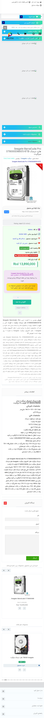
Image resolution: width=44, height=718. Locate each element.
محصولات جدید (32, 141)
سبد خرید (28, 16)
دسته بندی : (35, 159)
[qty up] (29, 298)
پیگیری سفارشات (22, 11)
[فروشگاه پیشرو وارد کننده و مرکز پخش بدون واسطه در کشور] (10, 36)
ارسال (35, 558)
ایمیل (37, 524)
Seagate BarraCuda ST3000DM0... (22, 598)
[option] (22, 596)
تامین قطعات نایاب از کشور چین (20, 2)
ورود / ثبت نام (35, 2)
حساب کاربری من (29, 23)
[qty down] (25, 298)
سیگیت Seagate (26, 158)
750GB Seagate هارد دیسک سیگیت (22, 657)
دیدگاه (37, 532)
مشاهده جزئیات (21, 307)
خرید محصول (21, 665)
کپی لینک (7, 212)
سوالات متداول (35, 5)
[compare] (20, 313)
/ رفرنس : (18, 159)
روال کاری (22, 7)
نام (38, 515)
